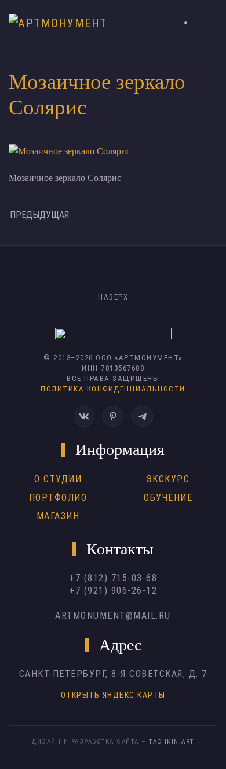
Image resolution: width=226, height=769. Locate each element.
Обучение (168, 497)
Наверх (113, 297)
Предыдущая (39, 214)
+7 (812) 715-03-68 (113, 577)
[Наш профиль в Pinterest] (113, 416)
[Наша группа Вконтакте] (84, 416)
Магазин (58, 516)
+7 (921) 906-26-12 (113, 590)
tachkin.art (171, 741)
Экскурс (168, 479)
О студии (58, 479)
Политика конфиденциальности (113, 388)
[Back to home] (61, 23)
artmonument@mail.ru (113, 615)
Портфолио (58, 497)
